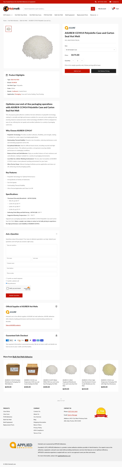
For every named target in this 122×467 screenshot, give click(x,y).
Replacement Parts (82, 15)
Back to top (61, 400)
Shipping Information (40, 422)
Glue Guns (6, 414)
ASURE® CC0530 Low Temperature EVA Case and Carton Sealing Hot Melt (31, 382)
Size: (72, 46)
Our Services (37, 417)
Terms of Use (37, 433)
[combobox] (57, 9)
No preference (11, 283)
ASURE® (14, 82)
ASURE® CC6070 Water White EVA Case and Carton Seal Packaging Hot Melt (51, 382)
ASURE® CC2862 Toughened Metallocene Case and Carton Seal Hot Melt (70, 383)
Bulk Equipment (70, 15)
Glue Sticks (6, 411)
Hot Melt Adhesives (13, 20)
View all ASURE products (13, 325)
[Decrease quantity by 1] (73, 60)
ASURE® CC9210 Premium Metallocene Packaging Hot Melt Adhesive (12, 382)
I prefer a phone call (13, 281)
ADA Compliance (39, 430)
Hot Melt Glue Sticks (21, 15)
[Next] (118, 375)
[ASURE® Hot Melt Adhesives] (90, 27)
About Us (36, 414)
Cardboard (15, 91)
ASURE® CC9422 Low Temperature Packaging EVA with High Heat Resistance (109, 382)
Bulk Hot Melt (59, 15)
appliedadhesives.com (64, 456)
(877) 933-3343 (101, 1)
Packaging (18, 94)
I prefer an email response (14, 278)
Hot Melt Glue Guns (35, 15)
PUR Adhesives (7, 417)
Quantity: (67, 60)
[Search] (93, 9)
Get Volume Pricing (103, 71)
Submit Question (14, 295)
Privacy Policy (38, 427)
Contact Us (115, 1)
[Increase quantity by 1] (82, 60)
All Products (7, 15)
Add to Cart (77, 71)
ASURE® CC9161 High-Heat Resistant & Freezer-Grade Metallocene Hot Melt (89, 383)
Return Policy (37, 425)
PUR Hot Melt (48, 15)
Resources (93, 15)
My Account (102, 9)
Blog (35, 419)
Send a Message (72, 415)
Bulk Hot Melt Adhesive (22, 357)
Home (4, 20)
